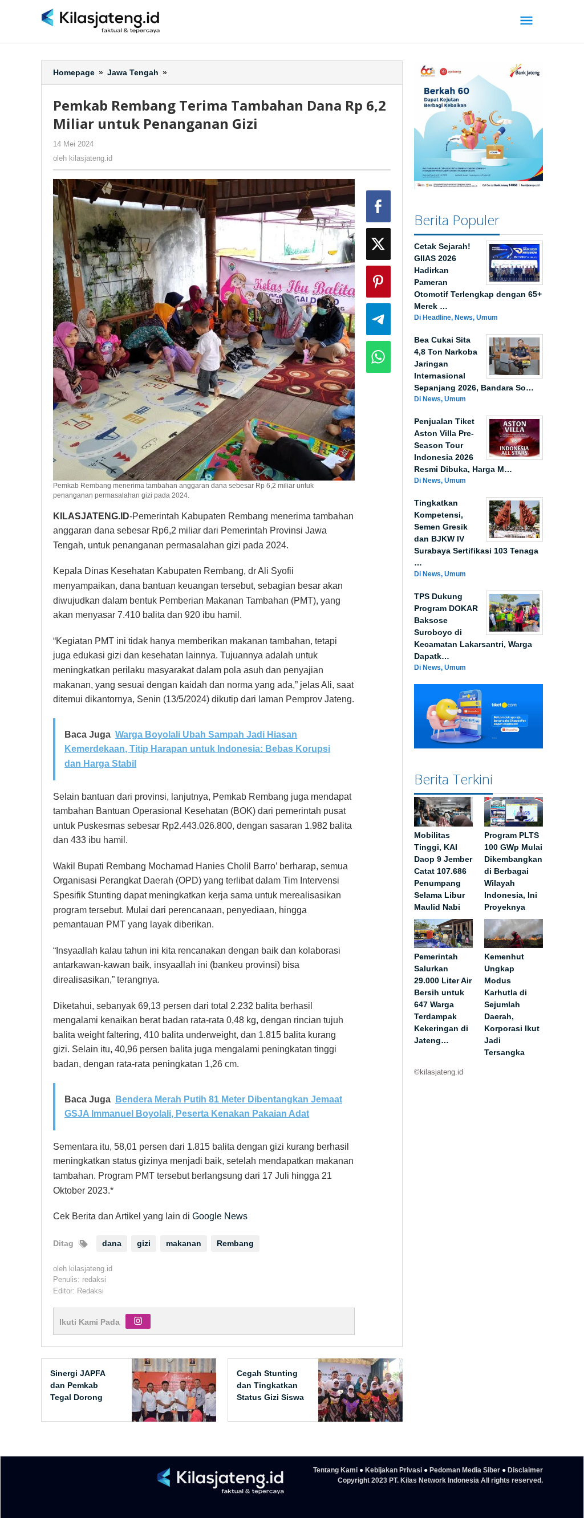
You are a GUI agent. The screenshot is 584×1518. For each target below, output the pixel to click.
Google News (220, 1216)
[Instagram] (138, 1321)
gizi (144, 1243)
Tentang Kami (335, 1470)
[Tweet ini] (378, 244)
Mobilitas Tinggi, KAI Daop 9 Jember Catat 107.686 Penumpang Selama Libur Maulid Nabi (443, 871)
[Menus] (526, 21)
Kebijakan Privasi (393, 1470)
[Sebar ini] (378, 206)
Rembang (235, 1243)
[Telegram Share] (378, 319)
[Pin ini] (378, 282)
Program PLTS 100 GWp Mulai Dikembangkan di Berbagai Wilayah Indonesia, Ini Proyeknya (513, 871)
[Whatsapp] (378, 357)
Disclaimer (525, 1470)
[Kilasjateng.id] (101, 21)
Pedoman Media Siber (464, 1470)
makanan (183, 1243)
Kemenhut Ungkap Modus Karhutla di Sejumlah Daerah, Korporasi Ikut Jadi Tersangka (512, 1004)
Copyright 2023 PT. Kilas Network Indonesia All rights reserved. (440, 1480)
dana (111, 1243)
